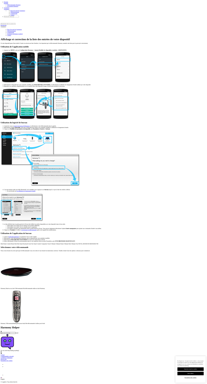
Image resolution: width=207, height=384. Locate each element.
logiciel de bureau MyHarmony (22, 126)
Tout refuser (190, 373)
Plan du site (4, 359)
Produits (6, 2)
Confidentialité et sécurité (7, 356)
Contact (12, 15)
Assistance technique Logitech (15, 34)
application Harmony (13, 236)
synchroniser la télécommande (29, 230)
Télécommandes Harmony (14, 5)
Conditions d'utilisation (6, 357)
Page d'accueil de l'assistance (17, 10)
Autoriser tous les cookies (190, 369)
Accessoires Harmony (12, 6)
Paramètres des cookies (6, 360)
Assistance (6, 7)
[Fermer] (203, 358)
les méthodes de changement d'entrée (26, 191)
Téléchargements (14, 12)
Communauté (13, 13)
